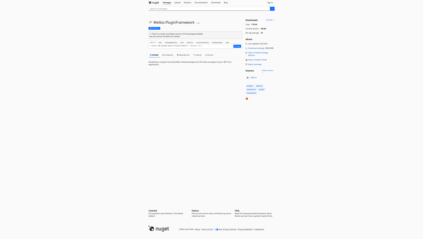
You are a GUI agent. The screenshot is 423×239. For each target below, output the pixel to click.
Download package (256, 48)
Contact (153, 210)
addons (259, 86)
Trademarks (259, 229)
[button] (237, 46)
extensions (251, 89)
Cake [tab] (227, 42)
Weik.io (254, 77)
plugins (250, 86)
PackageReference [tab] (171, 42)
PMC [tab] (160, 42)
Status (195, 210)
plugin (261, 89)
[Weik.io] (248, 77)
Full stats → (270, 20)
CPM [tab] (181, 42)
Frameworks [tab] (168, 55)
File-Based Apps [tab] (217, 42)
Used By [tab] (198, 55)
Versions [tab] (210, 55)
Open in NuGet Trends (257, 60)
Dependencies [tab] (184, 55)
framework (251, 93)
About (197, 229)
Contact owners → (267, 71)
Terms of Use (207, 229)
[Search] (272, 9)
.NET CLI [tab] (152, 42)
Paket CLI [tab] (190, 42)
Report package (254, 64)
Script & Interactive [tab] (202, 42)
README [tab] (155, 55)
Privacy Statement (245, 229)
